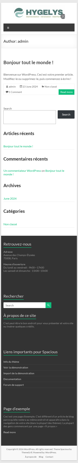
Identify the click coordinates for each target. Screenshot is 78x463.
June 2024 (10, 198)
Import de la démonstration (18, 373)
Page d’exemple (16, 408)
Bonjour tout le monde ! (28, 62)
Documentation (12, 379)
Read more (66, 91)
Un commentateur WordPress (22, 170)
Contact (49, 456)
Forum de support (13, 384)
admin (12, 86)
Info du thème (11, 361)
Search (7, 108)
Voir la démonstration (15, 367)
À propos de (30, 456)
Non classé (51, 86)
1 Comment (15, 91)
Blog (41, 456)
